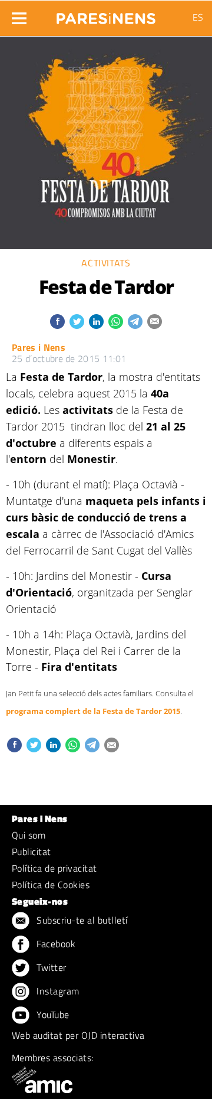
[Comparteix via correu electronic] (154, 321)
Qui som (28, 835)
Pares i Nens (38, 347)
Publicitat (31, 851)
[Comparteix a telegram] (135, 321)
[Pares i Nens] (106, 15)
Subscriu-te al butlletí (81, 920)
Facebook (54, 944)
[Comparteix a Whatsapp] (115, 321)
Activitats (105, 263)
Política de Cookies (51, 885)
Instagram (57, 991)
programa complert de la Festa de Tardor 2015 (93, 711)
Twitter (50, 967)
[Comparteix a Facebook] (57, 321)
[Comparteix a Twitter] (76, 321)
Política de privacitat (54, 868)
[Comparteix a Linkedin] (96, 321)
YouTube (51, 1014)
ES (198, 17)
